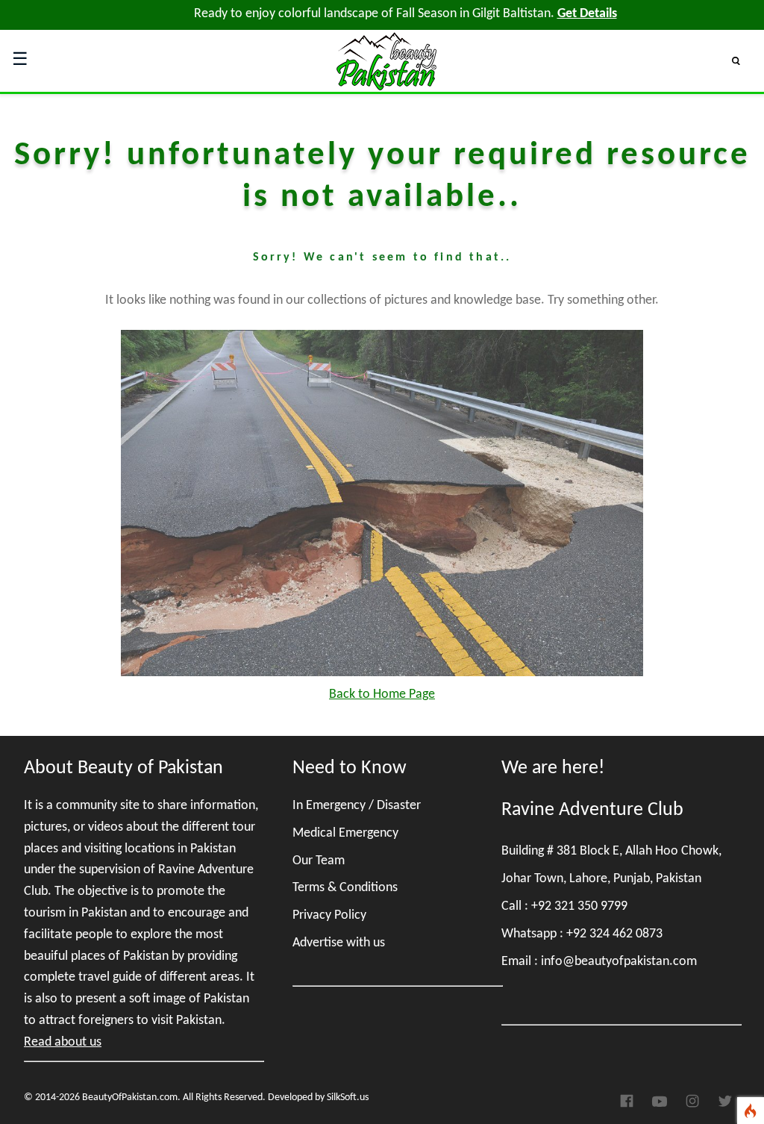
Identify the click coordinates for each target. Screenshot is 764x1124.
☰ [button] (20, 60)
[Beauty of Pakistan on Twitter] (725, 1105)
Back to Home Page (382, 694)
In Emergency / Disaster (356, 806)
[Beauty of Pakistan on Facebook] (630, 1105)
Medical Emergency (345, 833)
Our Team (318, 861)
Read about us (62, 1042)
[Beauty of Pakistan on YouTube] (659, 1105)
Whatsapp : (582, 934)
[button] (742, 60)
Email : (599, 962)
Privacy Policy (329, 915)
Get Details (587, 14)
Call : (564, 906)
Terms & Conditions (345, 888)
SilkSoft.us (348, 1097)
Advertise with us (338, 943)
